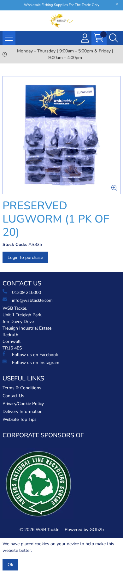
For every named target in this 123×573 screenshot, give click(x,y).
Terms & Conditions (22, 388)
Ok (10, 565)
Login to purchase (25, 257)
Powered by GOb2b (84, 530)
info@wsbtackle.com (32, 300)
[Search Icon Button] (113, 38)
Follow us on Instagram (35, 363)
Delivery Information (23, 412)
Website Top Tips (20, 419)
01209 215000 (26, 292)
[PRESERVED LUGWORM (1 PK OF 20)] (61, 135)
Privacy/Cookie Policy (23, 404)
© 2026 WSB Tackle (39, 530)
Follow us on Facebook (35, 355)
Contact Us (13, 396)
